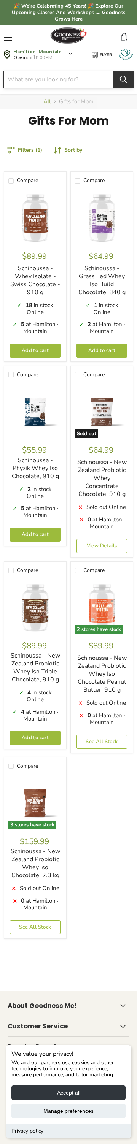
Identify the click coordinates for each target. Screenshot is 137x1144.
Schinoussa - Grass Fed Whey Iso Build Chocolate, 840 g (102, 280)
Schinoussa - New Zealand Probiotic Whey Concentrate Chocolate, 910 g (102, 478)
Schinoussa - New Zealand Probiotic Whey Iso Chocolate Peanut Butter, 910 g (102, 674)
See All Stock (102, 741)
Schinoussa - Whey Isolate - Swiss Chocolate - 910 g (35, 280)
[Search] (123, 79)
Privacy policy (27, 1130)
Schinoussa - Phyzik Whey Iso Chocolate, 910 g (35, 468)
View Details (102, 545)
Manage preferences (68, 1111)
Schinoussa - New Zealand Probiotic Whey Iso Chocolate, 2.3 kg (35, 863)
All (47, 101)
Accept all (68, 1093)
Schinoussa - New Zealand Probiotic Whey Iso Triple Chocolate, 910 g (35, 667)
